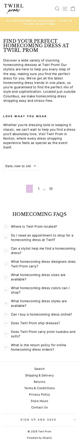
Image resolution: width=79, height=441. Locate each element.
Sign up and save (39, 419)
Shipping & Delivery (39, 375)
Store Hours (39, 401)
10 (51, 189)
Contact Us (39, 407)
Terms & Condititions (39, 388)
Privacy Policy (39, 394)
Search (39, 369)
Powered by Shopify (39, 437)
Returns (39, 382)
